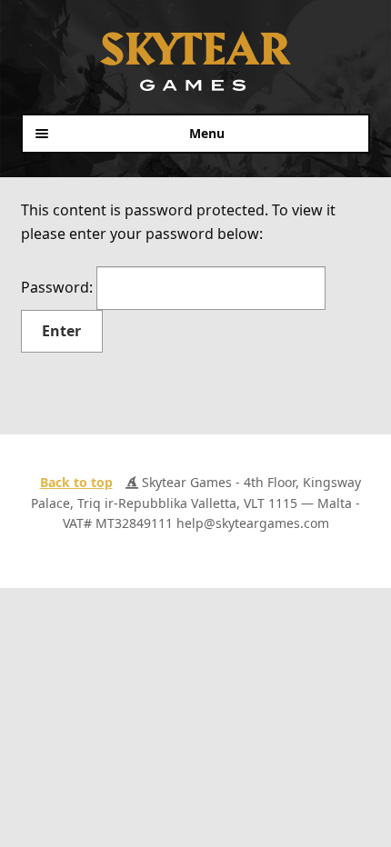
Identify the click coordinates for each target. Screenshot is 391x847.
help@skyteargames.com (252, 523)
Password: (58, 287)
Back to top (76, 482)
